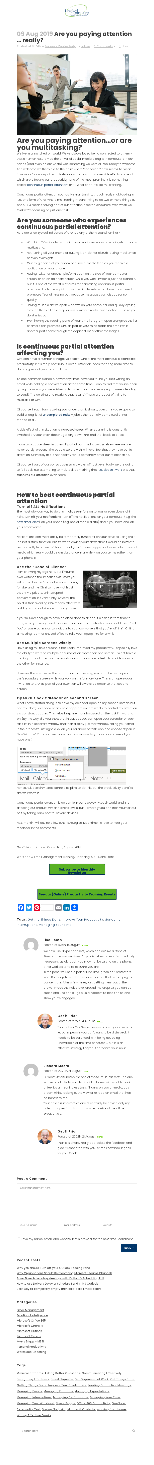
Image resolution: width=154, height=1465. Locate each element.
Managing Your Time (55, 925)
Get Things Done (122, 1379)
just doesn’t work (110, 470)
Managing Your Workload (35, 1403)
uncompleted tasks (56, 415)
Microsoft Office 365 (31, 1321)
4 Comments (103, 46)
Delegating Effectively (33, 1379)
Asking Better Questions (62, 1373)
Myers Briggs (65, 1403)
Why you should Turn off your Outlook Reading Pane (53, 1268)
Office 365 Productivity (93, 1403)
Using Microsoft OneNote (77, 1409)
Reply (85, 945)
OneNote (118, 1403)
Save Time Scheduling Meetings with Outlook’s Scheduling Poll (60, 1278)
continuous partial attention (47, 185)
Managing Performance (70, 1397)
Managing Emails (29, 1391)
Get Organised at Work (92, 1379)
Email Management (30, 1310)
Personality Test (29, 1409)
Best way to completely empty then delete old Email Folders (59, 1289)
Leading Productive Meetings (109, 1385)
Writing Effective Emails (34, 1415)
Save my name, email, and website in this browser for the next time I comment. (77, 1239)
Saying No (49, 1409)
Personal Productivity (60, 46)
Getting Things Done (44, 920)
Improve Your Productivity (82, 920)
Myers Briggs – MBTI (30, 1341)
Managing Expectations (92, 1391)
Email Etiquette (62, 1379)
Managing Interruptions (34, 1397)
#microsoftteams (30, 1373)
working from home (111, 1409)
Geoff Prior (67, 1016)
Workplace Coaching (31, 1352)
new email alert (28, 522)
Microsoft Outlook (29, 1331)
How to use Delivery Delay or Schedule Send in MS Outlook (57, 1284)
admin (85, 46)
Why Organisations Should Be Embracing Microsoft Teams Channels (64, 1273)
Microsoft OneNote (30, 1326)
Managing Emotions (58, 1391)
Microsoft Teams (29, 1336)
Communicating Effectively (102, 1373)
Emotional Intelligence (32, 1315)
